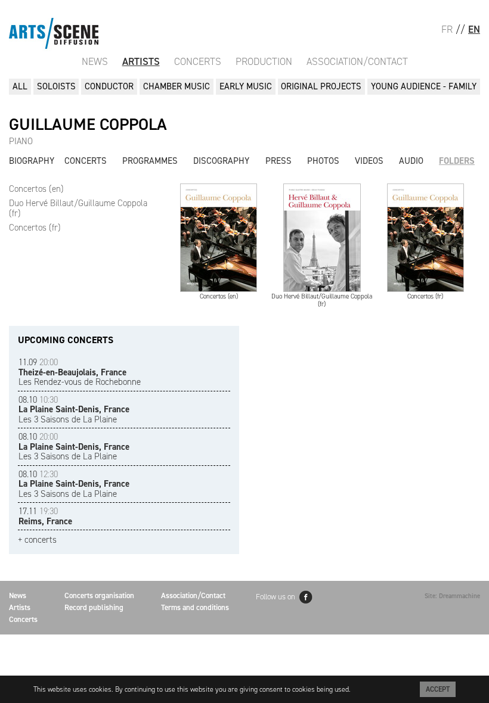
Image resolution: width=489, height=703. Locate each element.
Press (278, 161)
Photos (323, 161)
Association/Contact (357, 61)
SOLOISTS (56, 86)
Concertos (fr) (35, 228)
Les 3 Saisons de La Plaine (73, 409)
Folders (457, 161)
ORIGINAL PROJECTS (321, 86)
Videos (369, 161)
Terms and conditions (195, 607)
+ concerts (37, 540)
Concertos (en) (36, 189)
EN (474, 29)
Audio (411, 161)
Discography (221, 161)
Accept (438, 689)
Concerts (197, 61)
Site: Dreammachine (452, 596)
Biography (31, 161)
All (20, 86)
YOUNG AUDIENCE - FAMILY (423, 86)
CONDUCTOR (109, 86)
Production (264, 61)
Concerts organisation (99, 595)
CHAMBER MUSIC (176, 86)
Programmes (150, 161)
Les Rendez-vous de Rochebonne (79, 372)
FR (447, 29)
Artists (141, 61)
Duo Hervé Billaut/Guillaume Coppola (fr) (78, 208)
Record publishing (93, 607)
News (95, 61)
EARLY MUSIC (245, 86)
